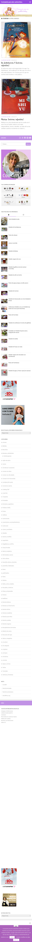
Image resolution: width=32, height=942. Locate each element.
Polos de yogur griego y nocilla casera (18, 283)
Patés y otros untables (8, 584)
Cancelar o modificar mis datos (23, 937)
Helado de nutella (13, 338)
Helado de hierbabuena (14, 227)
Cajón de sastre (5, 60)
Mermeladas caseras (8, 555)
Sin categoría (6, 645)
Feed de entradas (7, 688)
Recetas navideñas (7, 613)
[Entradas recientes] (23, 215)
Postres (4, 594)
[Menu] (30, 2)
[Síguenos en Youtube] (30, 138)
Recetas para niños (7, 616)
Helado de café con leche (15, 275)
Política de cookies (6, 718)
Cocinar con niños (7, 471)
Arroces (5, 442)
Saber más (16, 939)
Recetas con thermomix (9, 605)
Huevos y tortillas (7, 536)
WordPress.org (6, 695)
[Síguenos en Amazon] (22, 138)
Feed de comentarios (8, 692)
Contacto (3, 714)
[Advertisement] (16, 795)
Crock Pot (5, 493)
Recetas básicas (7, 602)
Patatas (5, 580)
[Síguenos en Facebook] (25, 138)
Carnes (4, 464)
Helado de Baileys (13, 251)
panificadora (6, 573)
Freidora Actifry (6, 507)
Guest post (5, 525)
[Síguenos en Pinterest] (27, 138)
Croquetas (5, 496)
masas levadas (6, 547)
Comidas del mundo (8, 482)
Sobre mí (3, 722)
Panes (4, 569)
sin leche (5, 660)
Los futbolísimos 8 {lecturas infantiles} (12, 64)
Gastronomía (6, 518)
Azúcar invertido (12, 243)
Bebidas (5, 446)
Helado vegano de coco (14, 259)
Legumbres (5, 540)
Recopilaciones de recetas (9, 627)
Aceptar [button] (12, 937)
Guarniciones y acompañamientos (11, 522)
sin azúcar (5, 642)
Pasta (4, 576)
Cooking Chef (6, 489)
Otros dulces (6, 558)
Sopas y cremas (6, 663)
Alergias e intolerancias (7, 711)
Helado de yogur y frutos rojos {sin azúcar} (19, 370)
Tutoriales (5, 671)
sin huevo (5, 653)
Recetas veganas (7, 624)
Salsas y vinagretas (7, 638)
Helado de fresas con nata (15, 346)
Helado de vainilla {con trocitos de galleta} (19, 322)
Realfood (5, 598)
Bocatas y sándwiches (8, 453)
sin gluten (5, 649)
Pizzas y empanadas (8, 591)
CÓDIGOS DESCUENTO (7, 713)
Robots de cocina (7, 631)
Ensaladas (5, 500)
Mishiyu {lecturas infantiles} (12, 119)
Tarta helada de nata (13, 219)
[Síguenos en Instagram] (20, 138)
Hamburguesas (7, 456)
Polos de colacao (12, 235)
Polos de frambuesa (13, 362)
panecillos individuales (8, 565)
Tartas (4, 667)
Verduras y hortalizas (8, 674)
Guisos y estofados (7, 529)
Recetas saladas (7, 620)
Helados (5, 533)
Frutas (4, 511)
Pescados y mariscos (8, 587)
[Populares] (8, 215)
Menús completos (7, 551)
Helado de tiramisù (13, 291)
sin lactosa (5, 656)
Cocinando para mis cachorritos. (12, 2)
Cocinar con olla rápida (8, 475)
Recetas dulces (6, 609)
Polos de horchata (13, 315)
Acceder (5, 684)
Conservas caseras (7, 486)
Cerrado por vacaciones (9, 467)
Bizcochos (5, 449)
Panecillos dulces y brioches (10, 562)
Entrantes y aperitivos (8, 504)
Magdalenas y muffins (8, 544)
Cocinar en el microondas (9, 478)
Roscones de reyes (7, 634)
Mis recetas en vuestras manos (9, 716)
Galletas (5, 515)
